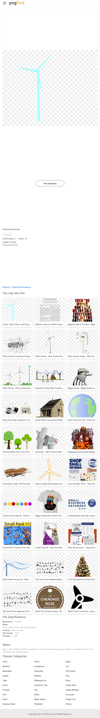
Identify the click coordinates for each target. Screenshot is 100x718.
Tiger (5, 680)
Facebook (38, 703)
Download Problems (21, 287)
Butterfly (6, 666)
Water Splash (40, 699)
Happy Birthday (72, 689)
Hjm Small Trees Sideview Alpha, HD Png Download (57, 579)
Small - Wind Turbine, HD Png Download (19, 324)
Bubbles (37, 675)
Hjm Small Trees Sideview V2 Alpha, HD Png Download (26, 611)
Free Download (50, 183)
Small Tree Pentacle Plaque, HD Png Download (55, 611)
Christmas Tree (40, 685)
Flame (37, 661)
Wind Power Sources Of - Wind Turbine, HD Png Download (27, 579)
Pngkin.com (71, 699)
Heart (5, 661)
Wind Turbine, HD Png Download (16, 388)
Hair (36, 689)
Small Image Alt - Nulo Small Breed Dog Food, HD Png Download (62, 547)
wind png (7, 234)
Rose (68, 680)
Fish (4, 694)
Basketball (7, 671)
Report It (6, 287)
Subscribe (38, 671)
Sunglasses (39, 666)
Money (69, 703)
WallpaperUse (40, 680)
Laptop (5, 675)
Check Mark (71, 685)
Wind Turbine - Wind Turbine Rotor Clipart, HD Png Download (61, 356)
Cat (67, 666)
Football (6, 689)
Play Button (71, 671)
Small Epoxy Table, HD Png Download (19, 483)
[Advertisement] (50, 31)
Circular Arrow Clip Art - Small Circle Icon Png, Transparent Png (29, 515)
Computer (70, 694)
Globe (36, 694)
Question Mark (9, 703)
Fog (67, 675)
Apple (68, 661)
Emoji (5, 685)
